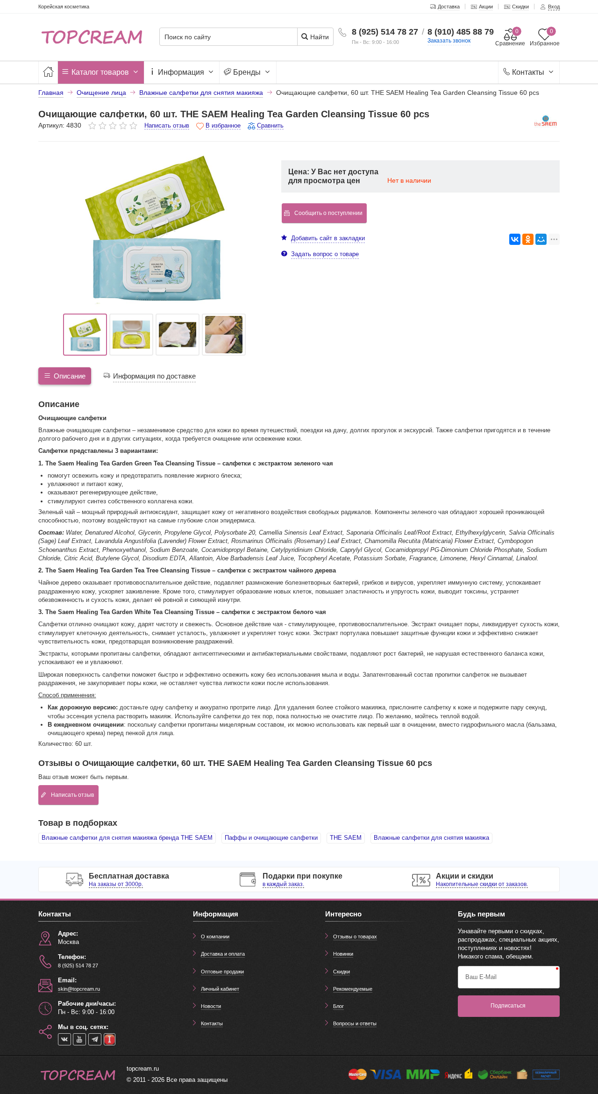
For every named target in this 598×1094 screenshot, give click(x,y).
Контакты (528, 72)
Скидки (341, 971)
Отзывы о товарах (355, 936)
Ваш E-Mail (481, 976)
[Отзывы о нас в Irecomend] (109, 1039)
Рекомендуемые (352, 989)
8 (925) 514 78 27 (385, 31)
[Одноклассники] (528, 239)
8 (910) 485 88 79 (460, 31)
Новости (211, 1006)
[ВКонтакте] (514, 239)
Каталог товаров (100, 72)
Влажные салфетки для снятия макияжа (431, 837)
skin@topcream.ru (79, 989)
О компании (215, 936)
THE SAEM (346, 837)
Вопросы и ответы (355, 1023)
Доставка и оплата (223, 954)
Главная (51, 92)
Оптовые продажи (222, 971)
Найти (318, 37)
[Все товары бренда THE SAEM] (546, 122)
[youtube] (79, 1039)
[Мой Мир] (541, 239)
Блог (338, 1006)
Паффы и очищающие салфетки (271, 837)
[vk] (64, 1039)
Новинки (343, 954)
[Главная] (48, 72)
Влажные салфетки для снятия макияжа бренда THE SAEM (127, 837)
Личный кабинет (220, 989)
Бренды (247, 72)
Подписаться (508, 1005)
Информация (181, 72)
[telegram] (94, 1039)
